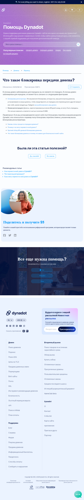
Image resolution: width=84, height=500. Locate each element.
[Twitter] (17, 326)
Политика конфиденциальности (13, 481)
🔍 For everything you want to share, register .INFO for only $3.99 (40, 2)
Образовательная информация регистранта (46, 481)
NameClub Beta (50, 393)
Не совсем (50, 156)
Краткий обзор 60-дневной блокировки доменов (25, 130)
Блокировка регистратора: (17, 99)
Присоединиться (67, 329)
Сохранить (76, 87)
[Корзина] (72, 10)
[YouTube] (20, 326)
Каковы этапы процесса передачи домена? (23, 124)
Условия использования (28, 481)
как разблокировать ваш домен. (46, 105)
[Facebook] (7, 326)
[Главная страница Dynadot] (3, 10)
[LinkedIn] (13, 326)
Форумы (42, 276)
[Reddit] (24, 326)
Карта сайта (49, 421)
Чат (43, 270)
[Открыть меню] (79, 10)
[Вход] (66, 10)
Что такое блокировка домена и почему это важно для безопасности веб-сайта (35, 133)
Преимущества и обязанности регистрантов (68, 481)
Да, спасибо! (34, 156)
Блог (42, 281)
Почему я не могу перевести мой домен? (22, 127)
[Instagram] (10, 326)
